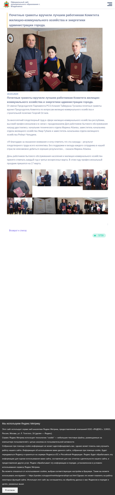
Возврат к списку (18, 230)
